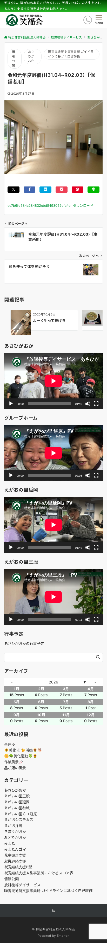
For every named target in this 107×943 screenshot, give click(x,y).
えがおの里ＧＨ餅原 (20, 814)
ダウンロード (83, 206)
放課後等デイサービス (22, 885)
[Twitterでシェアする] (13, 189)
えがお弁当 (13, 825)
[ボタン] (87, 20)
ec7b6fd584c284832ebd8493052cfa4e (39, 206)
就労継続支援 (15, 861)
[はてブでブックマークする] (45, 189)
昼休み (9, 744)
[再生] (11, 403)
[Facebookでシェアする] (30, 189)
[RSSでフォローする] (53, 911)
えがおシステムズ (18, 819)
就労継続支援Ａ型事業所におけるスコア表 (38, 873)
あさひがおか (31, 56)
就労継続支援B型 (18, 867)
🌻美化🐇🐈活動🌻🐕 (23, 750)
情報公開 (13, 58)
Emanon (63, 936)
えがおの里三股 (17, 796)
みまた (9, 843)
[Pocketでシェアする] (62, 189)
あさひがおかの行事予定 (24, 643)
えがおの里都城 (17, 808)
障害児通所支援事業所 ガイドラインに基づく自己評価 (70, 54)
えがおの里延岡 (17, 802)
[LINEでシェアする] (93, 189)
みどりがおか (15, 837)
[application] (53, 381)
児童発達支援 (15, 855)
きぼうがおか (15, 831)
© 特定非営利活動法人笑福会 (53, 929)
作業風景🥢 (13, 762)
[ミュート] (87, 403)
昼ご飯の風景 (15, 768)
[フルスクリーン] (96, 403)
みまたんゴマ (15, 849)
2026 (53, 682)
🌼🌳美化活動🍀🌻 (20, 756)
